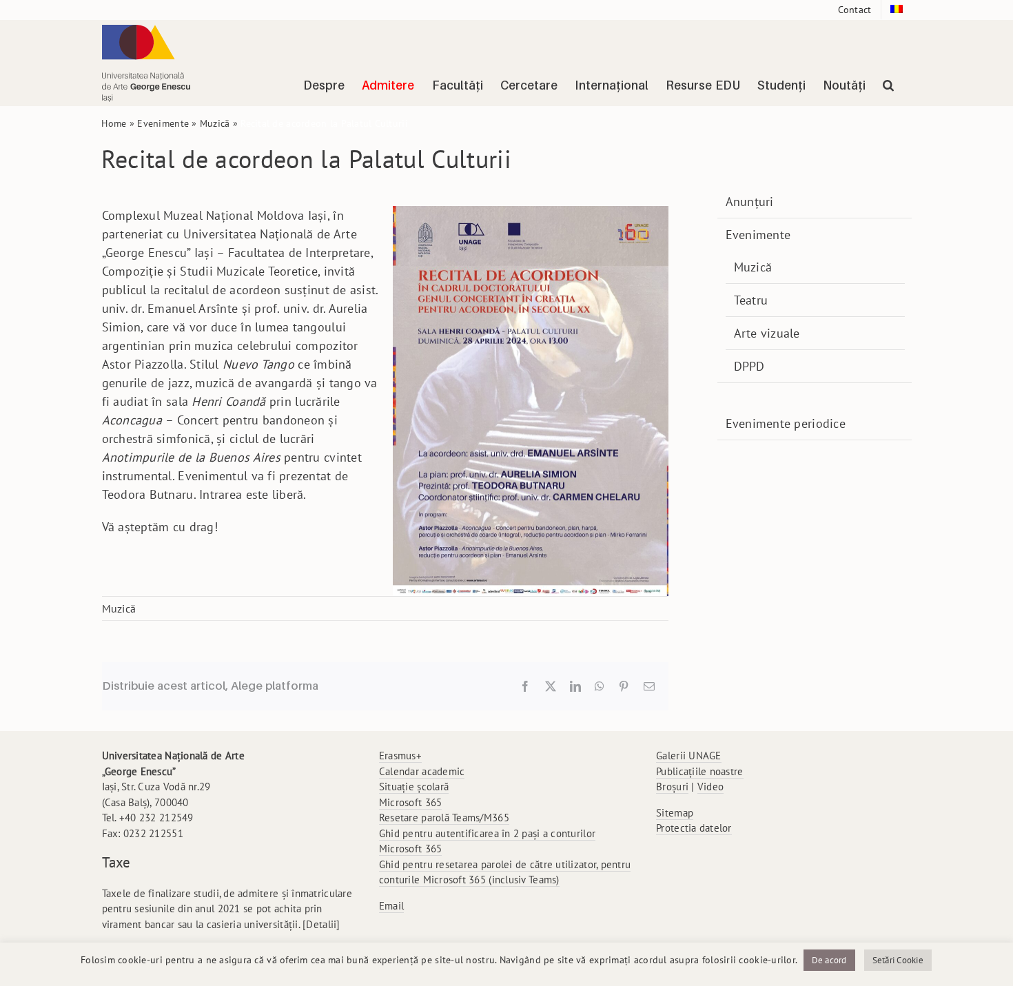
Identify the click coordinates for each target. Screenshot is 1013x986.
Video (710, 786)
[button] (888, 85)
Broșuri (672, 786)
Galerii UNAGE (689, 755)
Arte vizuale (767, 333)
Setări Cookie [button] (898, 960)
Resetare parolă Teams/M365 (444, 817)
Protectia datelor (694, 827)
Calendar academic (422, 771)
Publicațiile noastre (699, 771)
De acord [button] (829, 960)
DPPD (749, 366)
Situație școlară (414, 786)
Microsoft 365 (410, 802)
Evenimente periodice (786, 423)
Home (113, 123)
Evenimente (163, 123)
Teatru (751, 300)
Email (391, 905)
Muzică (215, 123)
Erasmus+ (400, 755)
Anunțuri (750, 201)
